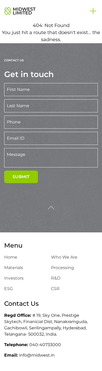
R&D (55, 278)
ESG (8, 288)
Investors (14, 278)
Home (10, 257)
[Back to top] (51, 207)
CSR (55, 288)
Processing (62, 267)
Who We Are (64, 257)
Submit (21, 176)
